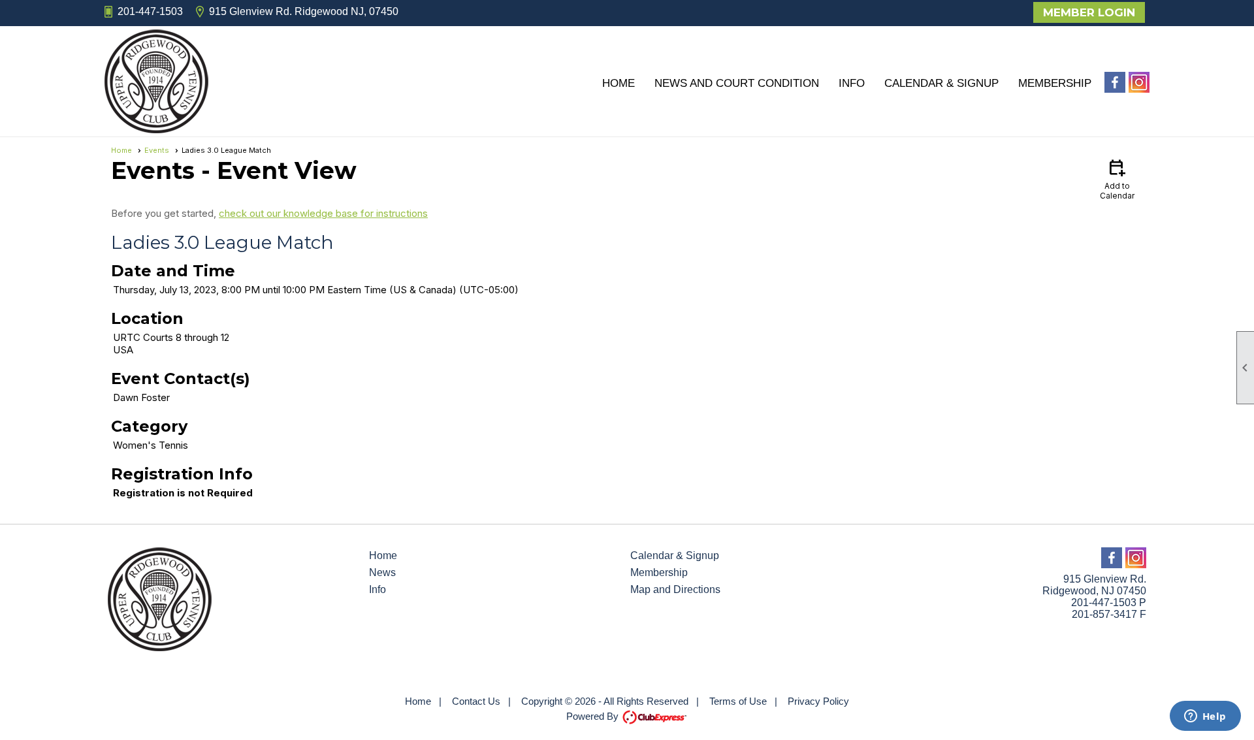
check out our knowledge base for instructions (323, 213)
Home (618, 83)
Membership (1054, 83)
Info (852, 83)
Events (156, 150)
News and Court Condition (736, 83)
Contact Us (476, 701)
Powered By (593, 716)
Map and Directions (675, 589)
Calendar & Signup (941, 83)
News (382, 572)
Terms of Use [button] (738, 701)
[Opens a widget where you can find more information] (1205, 717)
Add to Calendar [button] (1117, 179)
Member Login (1089, 12)
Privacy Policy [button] (818, 701)
